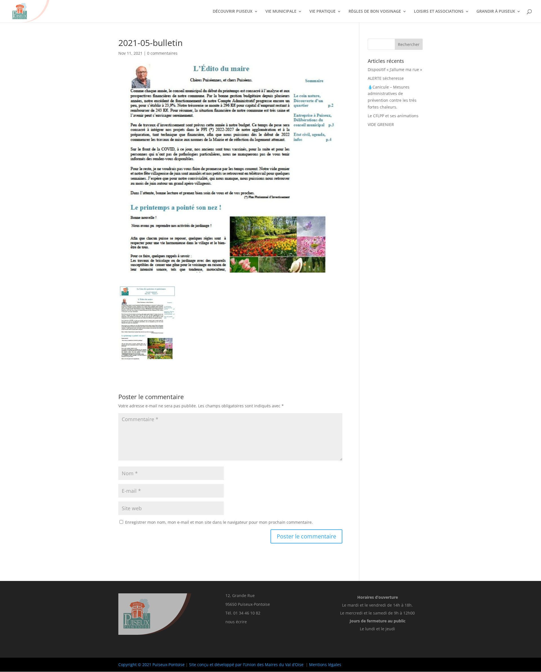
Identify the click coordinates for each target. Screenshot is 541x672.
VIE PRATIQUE (322, 11)
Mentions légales (325, 664)
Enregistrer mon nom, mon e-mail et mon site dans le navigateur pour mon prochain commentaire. (219, 522)
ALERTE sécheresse (386, 78)
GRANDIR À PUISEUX (495, 11)
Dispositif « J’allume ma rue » (395, 69)
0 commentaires (162, 53)
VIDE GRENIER (381, 124)
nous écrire (236, 621)
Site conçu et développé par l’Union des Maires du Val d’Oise (246, 664)
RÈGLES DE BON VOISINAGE (375, 11)
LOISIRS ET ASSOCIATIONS (439, 11)
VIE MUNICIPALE (280, 11)
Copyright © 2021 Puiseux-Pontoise (151, 664)
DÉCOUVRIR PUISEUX (232, 11)
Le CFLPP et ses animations (393, 115)
